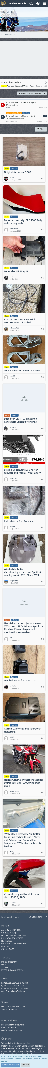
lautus (12, 177)
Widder (12, 526)
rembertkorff (14, 791)
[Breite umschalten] (46, 917)
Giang (12, 851)
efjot (11, 277)
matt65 (12, 376)
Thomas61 (13, 903)
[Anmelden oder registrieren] (38, 3)
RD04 (12, 737)
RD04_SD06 (14, 229)
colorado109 (14, 328)
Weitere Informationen (10, 1065)
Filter (41, 129)
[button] (44, 3)
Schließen (25, 1065)
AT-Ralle (13, 686)
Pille (11, 638)
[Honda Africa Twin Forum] (16, 3)
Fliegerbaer (14, 478)
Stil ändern (37, 917)
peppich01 (13, 427)
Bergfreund (14, 580)
